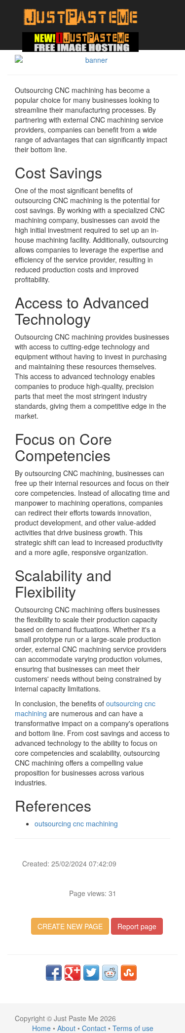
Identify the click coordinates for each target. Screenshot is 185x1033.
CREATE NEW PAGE (70, 926)
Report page (136, 926)
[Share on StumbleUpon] (129, 973)
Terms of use (132, 1028)
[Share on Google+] (72, 973)
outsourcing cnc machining (76, 823)
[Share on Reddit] (110, 973)
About (66, 1028)
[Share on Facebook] (54, 973)
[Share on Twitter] (91, 973)
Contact (94, 1028)
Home (41, 1028)
